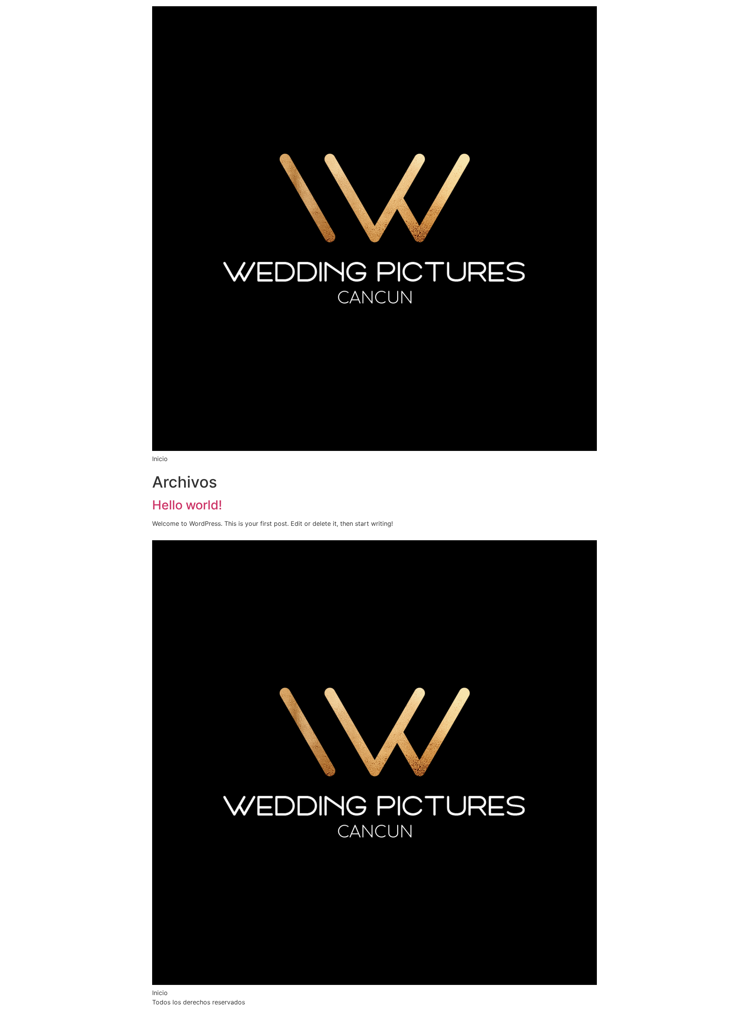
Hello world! (187, 505)
